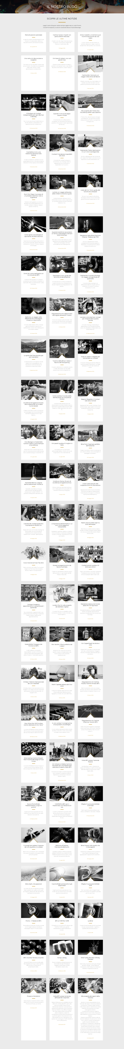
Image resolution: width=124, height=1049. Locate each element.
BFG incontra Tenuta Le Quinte (34, 958)
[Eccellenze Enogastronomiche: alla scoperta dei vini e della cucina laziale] (33, 381)
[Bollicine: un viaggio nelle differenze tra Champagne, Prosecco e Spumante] (33, 298)
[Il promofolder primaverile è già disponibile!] (62, 867)
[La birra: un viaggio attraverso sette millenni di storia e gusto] (62, 175)
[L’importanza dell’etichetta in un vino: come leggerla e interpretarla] (62, 505)
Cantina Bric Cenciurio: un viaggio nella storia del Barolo (90, 76)
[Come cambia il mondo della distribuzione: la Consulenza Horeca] (62, 381)
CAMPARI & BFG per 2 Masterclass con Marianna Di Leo (62, 805)
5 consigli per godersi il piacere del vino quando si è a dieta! (34, 846)
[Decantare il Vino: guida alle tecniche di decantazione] (62, 257)
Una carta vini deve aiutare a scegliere (33, 59)
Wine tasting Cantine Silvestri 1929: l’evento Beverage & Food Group (33, 759)
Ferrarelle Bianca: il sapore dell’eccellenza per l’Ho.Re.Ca (33, 483)
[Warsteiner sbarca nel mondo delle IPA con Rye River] (90, 585)
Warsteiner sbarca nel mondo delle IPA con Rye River (90, 604)
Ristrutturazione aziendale (33, 35)
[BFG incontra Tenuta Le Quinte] (33, 940)
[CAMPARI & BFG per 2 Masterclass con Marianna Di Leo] (62, 787)
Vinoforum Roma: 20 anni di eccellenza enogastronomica (62, 482)
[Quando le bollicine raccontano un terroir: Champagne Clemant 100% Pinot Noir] (62, 217)
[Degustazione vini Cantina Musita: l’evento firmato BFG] (90, 666)
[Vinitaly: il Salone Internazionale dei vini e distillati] (33, 666)
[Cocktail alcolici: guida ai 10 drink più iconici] (90, 546)
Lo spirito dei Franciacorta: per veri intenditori (33, 356)
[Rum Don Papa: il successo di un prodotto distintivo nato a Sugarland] (33, 175)
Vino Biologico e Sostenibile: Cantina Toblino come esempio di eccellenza (33, 443)
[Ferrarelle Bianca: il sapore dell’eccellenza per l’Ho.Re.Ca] (33, 464)
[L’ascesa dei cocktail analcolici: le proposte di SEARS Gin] (33, 505)
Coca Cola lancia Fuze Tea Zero (33, 563)
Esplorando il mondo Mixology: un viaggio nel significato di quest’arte (90, 277)
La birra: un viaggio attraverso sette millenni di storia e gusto (62, 193)
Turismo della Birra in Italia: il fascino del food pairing (62, 361)
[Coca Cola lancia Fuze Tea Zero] (33, 546)
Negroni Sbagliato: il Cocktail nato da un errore (90, 400)
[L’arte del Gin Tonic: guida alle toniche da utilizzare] (90, 175)
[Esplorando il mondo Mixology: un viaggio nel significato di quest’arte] (90, 257)
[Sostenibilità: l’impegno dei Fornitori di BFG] (33, 627)
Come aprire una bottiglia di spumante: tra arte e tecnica (33, 235)
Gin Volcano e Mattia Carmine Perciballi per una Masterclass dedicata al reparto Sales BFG (62, 765)
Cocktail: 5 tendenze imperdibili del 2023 (62, 155)
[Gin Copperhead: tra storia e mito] (90, 627)
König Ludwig (61, 958)
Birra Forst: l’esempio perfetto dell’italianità (90, 445)
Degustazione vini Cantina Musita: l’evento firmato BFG (90, 682)
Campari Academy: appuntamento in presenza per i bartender (33, 606)
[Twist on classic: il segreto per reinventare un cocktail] (90, 340)
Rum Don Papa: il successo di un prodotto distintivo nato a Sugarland (33, 196)
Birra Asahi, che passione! (33, 884)
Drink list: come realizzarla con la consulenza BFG (33, 274)
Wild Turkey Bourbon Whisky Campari (90, 958)
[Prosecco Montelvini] (33, 979)
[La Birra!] (90, 904)
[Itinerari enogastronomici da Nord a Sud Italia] (62, 546)
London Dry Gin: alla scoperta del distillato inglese (62, 606)
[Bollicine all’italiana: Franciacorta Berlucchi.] (62, 828)
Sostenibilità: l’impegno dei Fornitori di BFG (33, 645)
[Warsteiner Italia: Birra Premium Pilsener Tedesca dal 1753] (90, 217)
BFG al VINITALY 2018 (62, 921)
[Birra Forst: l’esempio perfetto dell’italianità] (90, 425)
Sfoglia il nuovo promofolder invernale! (90, 804)
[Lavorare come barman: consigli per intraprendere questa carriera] (90, 298)
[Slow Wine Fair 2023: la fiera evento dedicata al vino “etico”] (33, 704)
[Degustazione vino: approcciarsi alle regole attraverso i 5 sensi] (62, 298)
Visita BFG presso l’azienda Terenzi (90, 761)
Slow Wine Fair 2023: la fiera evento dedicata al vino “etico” (33, 724)
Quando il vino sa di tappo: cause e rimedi (62, 114)
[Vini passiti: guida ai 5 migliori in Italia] (62, 425)
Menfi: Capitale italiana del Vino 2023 (62, 685)
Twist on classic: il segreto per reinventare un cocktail (90, 357)
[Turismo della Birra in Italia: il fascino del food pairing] (62, 340)
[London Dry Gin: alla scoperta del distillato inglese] (62, 585)
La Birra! (90, 921)
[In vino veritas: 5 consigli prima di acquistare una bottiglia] (62, 704)
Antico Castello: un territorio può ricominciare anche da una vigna (90, 36)
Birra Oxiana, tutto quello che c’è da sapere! (90, 846)
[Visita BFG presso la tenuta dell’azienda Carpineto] (62, 979)
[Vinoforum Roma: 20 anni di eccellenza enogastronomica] (62, 464)
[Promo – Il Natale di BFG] (33, 904)
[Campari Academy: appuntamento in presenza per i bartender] (33, 585)
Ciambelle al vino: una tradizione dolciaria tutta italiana (33, 153)
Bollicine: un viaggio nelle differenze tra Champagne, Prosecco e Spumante (33, 318)
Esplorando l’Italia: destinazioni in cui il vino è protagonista (90, 151)
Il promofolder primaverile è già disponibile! (62, 884)
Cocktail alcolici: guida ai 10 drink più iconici (90, 566)
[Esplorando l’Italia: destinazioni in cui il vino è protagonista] (90, 135)
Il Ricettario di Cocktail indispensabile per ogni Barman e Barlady (33, 115)
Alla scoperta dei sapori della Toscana (90, 997)
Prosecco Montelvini (33, 996)
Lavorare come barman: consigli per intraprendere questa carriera (90, 318)
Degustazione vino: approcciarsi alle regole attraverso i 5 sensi (62, 314)
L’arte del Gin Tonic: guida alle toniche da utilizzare (90, 190)
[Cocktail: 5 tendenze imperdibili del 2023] (62, 135)
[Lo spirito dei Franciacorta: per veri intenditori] (33, 340)
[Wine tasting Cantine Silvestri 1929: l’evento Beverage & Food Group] (33, 743)
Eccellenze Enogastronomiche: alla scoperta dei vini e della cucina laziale (33, 404)
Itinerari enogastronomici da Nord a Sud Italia (62, 566)
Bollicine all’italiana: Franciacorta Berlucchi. (62, 846)
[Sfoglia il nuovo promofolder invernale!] (90, 787)
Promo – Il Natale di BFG (33, 921)
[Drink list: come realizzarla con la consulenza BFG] (33, 257)
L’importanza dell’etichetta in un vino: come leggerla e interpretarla (62, 525)
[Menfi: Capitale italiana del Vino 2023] (62, 666)
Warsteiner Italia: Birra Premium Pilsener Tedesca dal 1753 (90, 236)
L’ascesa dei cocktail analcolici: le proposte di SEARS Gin (33, 524)
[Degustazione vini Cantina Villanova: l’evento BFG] (90, 704)
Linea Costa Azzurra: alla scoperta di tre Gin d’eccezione (90, 484)
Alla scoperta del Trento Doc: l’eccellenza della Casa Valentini (90, 111)
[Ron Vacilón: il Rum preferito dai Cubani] (62, 627)
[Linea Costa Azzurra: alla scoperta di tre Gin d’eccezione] (90, 464)
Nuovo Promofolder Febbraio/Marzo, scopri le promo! (33, 805)
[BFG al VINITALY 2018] (62, 904)
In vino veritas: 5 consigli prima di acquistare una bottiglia (62, 724)
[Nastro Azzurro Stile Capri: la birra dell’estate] (90, 505)
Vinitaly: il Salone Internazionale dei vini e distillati (33, 682)
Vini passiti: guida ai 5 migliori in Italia (62, 444)
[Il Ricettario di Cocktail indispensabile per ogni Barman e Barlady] (33, 95)
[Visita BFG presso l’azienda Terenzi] (90, 743)
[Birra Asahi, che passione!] (33, 867)
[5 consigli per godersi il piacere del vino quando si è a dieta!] (33, 828)
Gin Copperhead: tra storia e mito (90, 644)
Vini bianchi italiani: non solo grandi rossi (62, 59)
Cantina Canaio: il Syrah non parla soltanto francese (62, 35)
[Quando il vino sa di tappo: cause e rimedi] (62, 95)
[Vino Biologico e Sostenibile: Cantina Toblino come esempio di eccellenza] (33, 425)
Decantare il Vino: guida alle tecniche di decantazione (62, 276)
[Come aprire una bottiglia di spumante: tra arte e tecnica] (33, 217)
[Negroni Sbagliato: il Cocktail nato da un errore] (90, 381)
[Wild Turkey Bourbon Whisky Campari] (90, 940)
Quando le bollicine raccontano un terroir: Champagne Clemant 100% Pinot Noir (62, 233)
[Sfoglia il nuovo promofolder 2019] (90, 867)
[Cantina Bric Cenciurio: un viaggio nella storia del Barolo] (90, 56)
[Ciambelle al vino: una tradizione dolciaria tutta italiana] (33, 135)
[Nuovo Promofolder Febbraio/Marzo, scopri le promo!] (33, 787)
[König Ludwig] (62, 940)
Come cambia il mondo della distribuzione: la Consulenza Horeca (62, 397)
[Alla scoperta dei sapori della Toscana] (90, 979)
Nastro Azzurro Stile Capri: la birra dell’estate (90, 523)
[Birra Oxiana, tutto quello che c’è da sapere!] (90, 828)
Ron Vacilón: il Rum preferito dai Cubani (62, 645)
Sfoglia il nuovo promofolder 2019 (90, 884)
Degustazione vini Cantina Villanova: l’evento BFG (90, 721)
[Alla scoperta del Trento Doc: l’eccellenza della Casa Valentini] (90, 95)
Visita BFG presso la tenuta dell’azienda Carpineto (62, 997)
